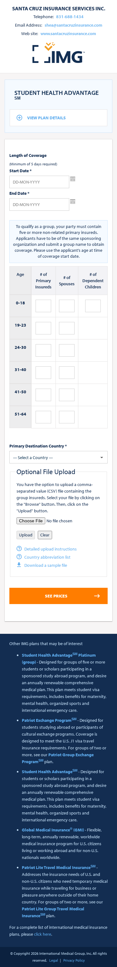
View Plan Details (46, 118)
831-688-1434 (70, 16)
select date (72, 179)
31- (18, 369)
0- (18, 303)
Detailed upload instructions (50, 549)
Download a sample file (45, 565)
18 (22, 303)
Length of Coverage (27, 155)
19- (18, 325)
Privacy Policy (74, 960)
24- (18, 347)
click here (42, 934)
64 (23, 414)
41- (18, 392)
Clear (45, 535)
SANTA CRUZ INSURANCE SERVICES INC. (58, 8)
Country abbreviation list (47, 557)
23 (23, 325)
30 (23, 347)
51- (18, 414)
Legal (53, 960)
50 (23, 392)
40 (23, 369)
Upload (25, 535)
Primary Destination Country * (38, 446)
